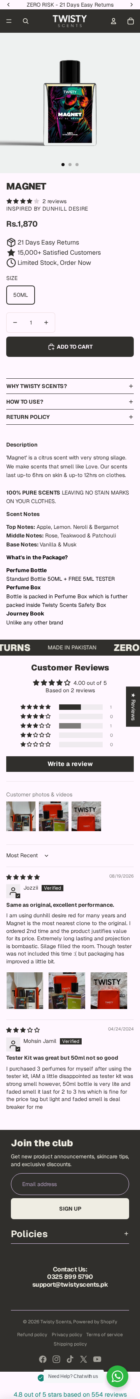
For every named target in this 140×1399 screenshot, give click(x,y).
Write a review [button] (70, 764)
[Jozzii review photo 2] (67, 990)
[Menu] (9, 21)
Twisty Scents (55, 1322)
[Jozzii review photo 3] (109, 990)
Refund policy (32, 1335)
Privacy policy (67, 1335)
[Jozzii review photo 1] (25, 990)
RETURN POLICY (28, 416)
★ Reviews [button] (133, 706)
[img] (23, 877)
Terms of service (104, 1335)
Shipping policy (70, 1344)
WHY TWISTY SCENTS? (36, 386)
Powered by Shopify (95, 1322)
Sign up (70, 1208)
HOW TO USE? (24, 401)
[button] (36, 707)
